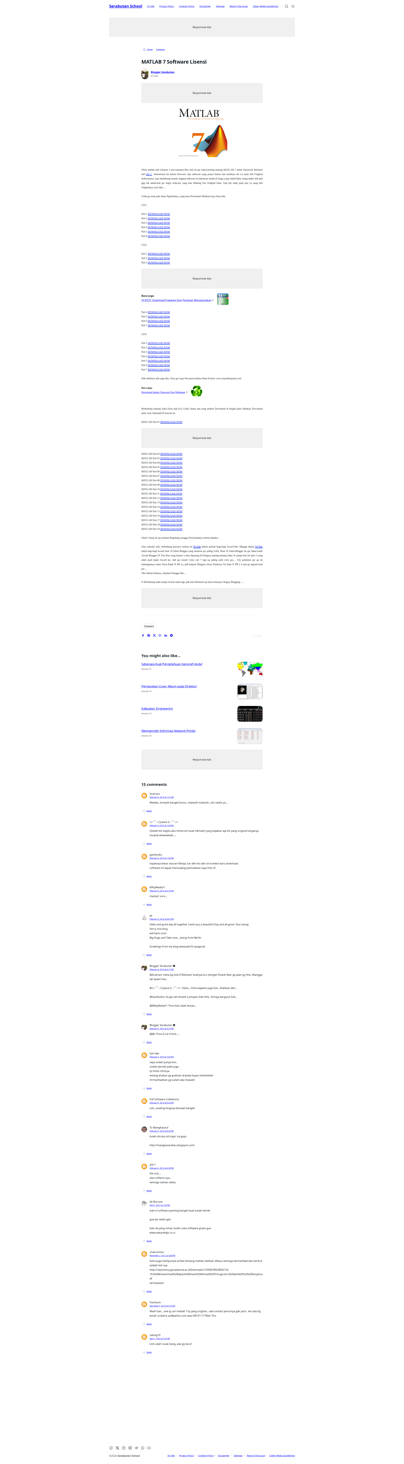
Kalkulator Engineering (157, 708)
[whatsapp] (160, 636)
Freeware (149, 626)
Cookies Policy (186, 6)
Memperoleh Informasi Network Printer (168, 731)
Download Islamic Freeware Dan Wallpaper (163, 392)
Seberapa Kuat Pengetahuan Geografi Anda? (171, 664)
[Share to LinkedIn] (165, 636)
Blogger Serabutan (163, 72)
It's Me (150, 6)
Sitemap (220, 6)
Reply (149, 810)
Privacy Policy (166, 6)
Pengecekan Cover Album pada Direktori (169, 686)
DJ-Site (197, 546)
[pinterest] (148, 636)
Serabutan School (125, 6)
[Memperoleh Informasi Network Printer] (250, 736)
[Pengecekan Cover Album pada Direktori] (250, 691)
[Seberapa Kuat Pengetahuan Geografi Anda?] (250, 669)
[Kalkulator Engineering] (250, 714)
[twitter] (154, 636)
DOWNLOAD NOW (159, 214)
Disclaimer (205, 6)
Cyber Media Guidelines (265, 6)
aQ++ (149, 174)
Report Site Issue (239, 6)
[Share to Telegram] (171, 636)
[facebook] (143, 636)
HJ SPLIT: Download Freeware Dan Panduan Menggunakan (176, 300)
